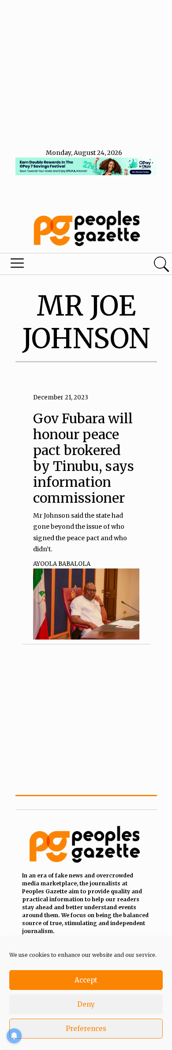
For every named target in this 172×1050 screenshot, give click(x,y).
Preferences (86, 1028)
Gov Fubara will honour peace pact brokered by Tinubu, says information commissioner (83, 458)
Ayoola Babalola (61, 564)
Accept (86, 980)
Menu (59, 265)
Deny (86, 1004)
